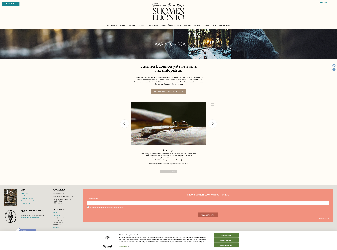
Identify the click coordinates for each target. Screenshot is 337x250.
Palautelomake (57, 213)
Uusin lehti (24, 193)
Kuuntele (187, 25)
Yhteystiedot (56, 215)
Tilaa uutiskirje (25, 203)
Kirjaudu (323, 3)
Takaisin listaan (168, 171)
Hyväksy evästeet (226, 235)
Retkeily (123, 25)
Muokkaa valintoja (225, 240)
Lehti (214, 25)
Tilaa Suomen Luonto (27, 196)
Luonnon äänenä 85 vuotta (171, 25)
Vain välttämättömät (226, 245)
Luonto (114, 25)
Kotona (132, 25)
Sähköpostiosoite (92, 199)
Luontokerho (224, 25)
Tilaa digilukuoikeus (27, 198)
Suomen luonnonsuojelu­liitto (30, 217)
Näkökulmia (153, 25)
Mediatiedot (56, 227)
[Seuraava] (212, 123)
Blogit (207, 25)
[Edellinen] (124, 123)
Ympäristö (142, 25)
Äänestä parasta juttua (28, 201)
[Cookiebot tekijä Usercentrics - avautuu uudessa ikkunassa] (107, 246)
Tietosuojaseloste (58, 230)
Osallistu (198, 25)
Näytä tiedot (123, 246)
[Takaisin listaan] (212, 104)
